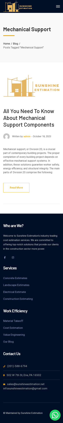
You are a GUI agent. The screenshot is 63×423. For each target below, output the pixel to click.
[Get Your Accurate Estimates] (17, 6)
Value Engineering (14, 334)
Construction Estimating (18, 298)
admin (27, 136)
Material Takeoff (13, 320)
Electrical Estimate (14, 292)
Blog (15, 43)
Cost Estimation (13, 327)
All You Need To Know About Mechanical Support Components (28, 118)
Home (6, 43)
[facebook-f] (4, 257)
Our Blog (8, 341)
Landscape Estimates (16, 285)
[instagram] (13, 257)
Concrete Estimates (15, 278)
